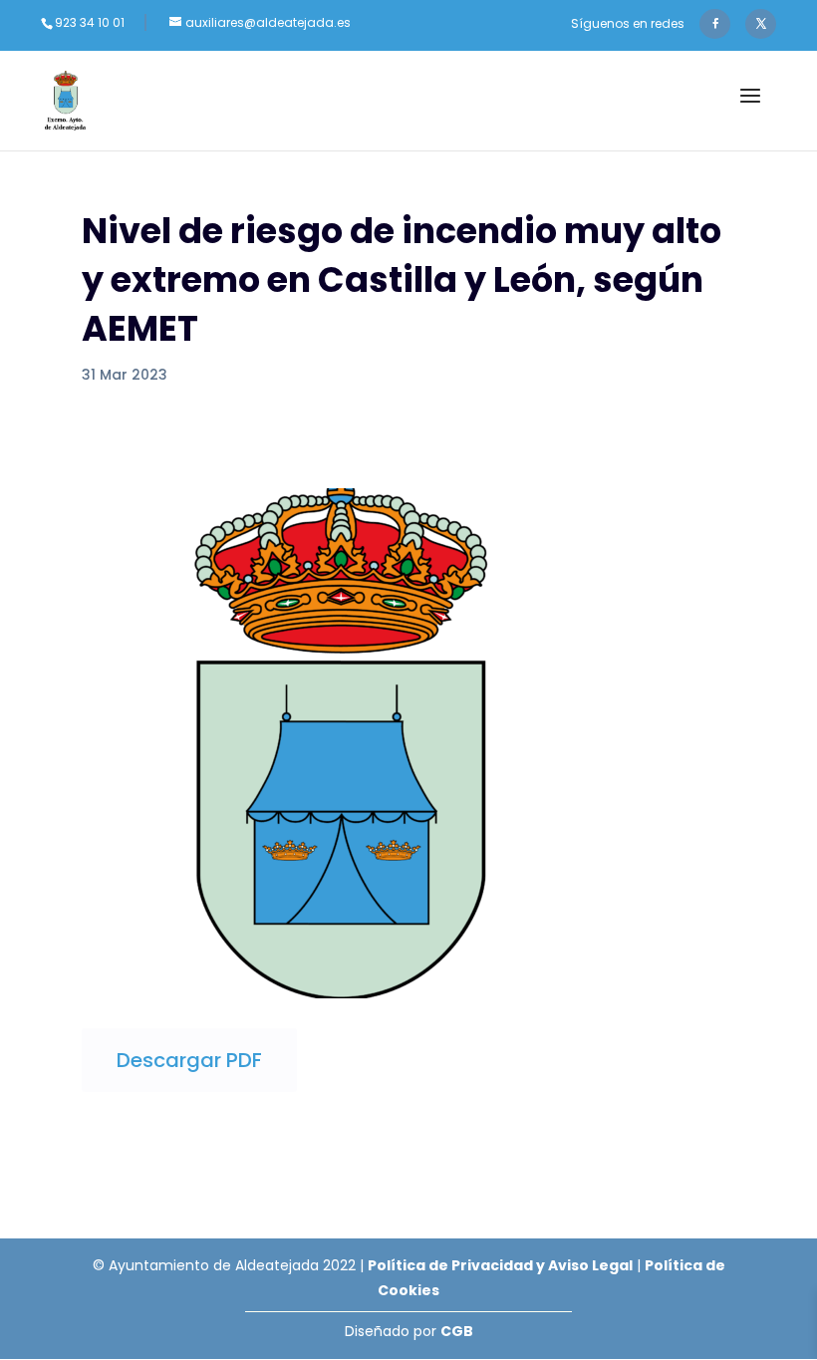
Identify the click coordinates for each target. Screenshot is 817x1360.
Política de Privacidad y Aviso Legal (500, 1265)
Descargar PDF (189, 1060)
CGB (456, 1331)
